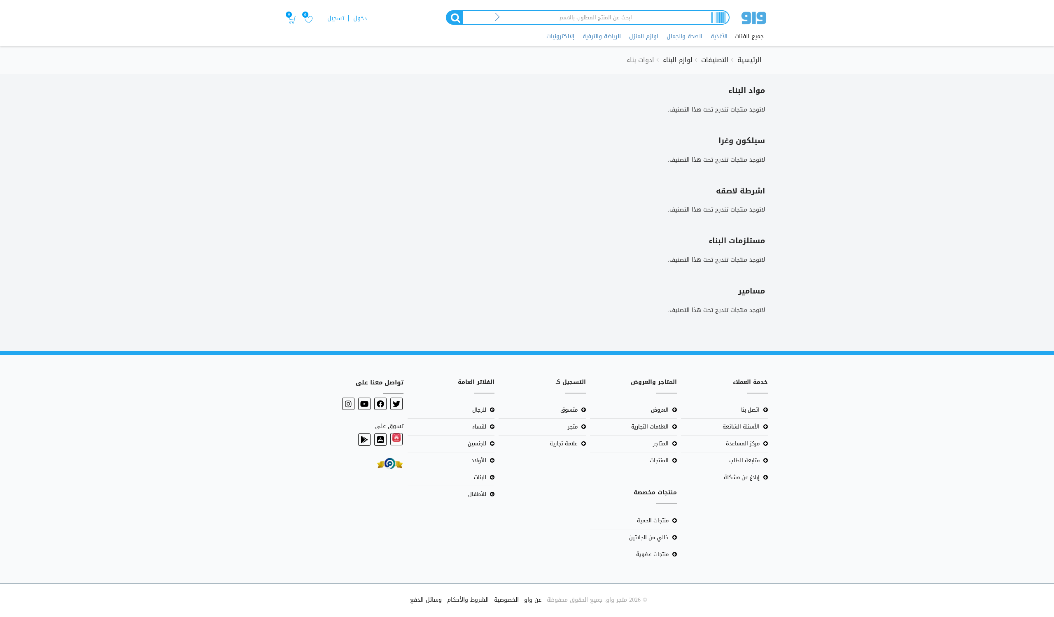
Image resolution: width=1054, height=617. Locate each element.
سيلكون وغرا (741, 141)
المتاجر (661, 443)
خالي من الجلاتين (649, 537)
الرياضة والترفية (602, 36)
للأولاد (478, 460)
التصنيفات (715, 60)
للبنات (480, 477)
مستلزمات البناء (737, 241)
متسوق (569, 410)
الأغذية (719, 36)
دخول (360, 18)
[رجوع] (497, 17)
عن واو (532, 599)
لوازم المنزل (643, 36)
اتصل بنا (750, 410)
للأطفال (477, 494)
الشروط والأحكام (468, 599)
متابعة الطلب (744, 460)
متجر (573, 426)
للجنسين (477, 443)
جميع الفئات (749, 37)
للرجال (479, 410)
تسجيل (335, 18)
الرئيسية (749, 60)
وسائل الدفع (426, 599)
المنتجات (659, 460)
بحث (454, 17)
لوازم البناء (678, 60)
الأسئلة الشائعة (741, 426)
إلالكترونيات (560, 36)
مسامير (751, 291)
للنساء (479, 426)
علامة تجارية (564, 443)
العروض (660, 410)
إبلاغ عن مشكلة (742, 477)
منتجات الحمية (653, 520)
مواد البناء (746, 91)
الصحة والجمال (684, 36)
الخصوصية (506, 599)
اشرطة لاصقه (740, 191)
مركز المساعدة (743, 443)
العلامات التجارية (650, 426)
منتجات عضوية (652, 554)
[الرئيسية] (754, 19)
